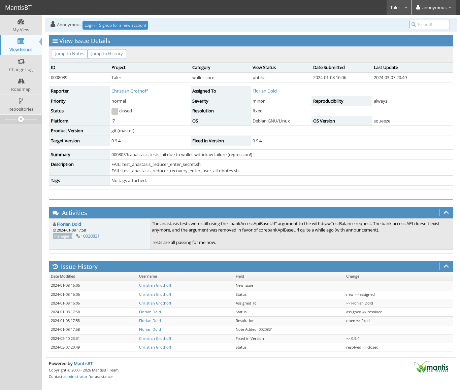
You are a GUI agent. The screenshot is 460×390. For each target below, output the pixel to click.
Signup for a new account (122, 25)
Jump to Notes (69, 53)
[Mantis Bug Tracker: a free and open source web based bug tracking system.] (431, 366)
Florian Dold (265, 91)
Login (90, 25)
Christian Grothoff (129, 91)
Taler (395, 7)
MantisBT (83, 363)
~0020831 (90, 236)
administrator (75, 376)
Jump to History (107, 53)
